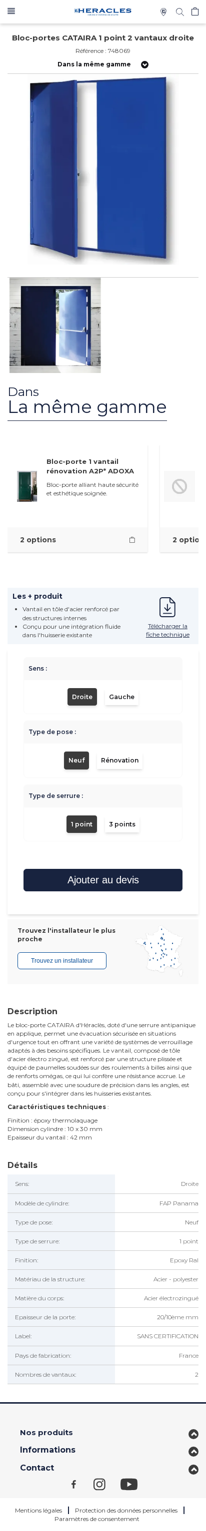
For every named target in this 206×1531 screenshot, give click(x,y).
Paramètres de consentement (97, 1519)
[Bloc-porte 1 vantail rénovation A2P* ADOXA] (132, 540)
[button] (11, 11)
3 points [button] (122, 824)
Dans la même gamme (94, 64)
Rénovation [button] (119, 760)
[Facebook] (83, 1484)
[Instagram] (107, 1484)
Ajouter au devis (103, 879)
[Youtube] (134, 1484)
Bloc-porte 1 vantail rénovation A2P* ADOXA (90, 466)
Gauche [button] (121, 697)
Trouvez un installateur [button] (62, 960)
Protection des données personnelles (126, 1510)
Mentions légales (38, 1510)
